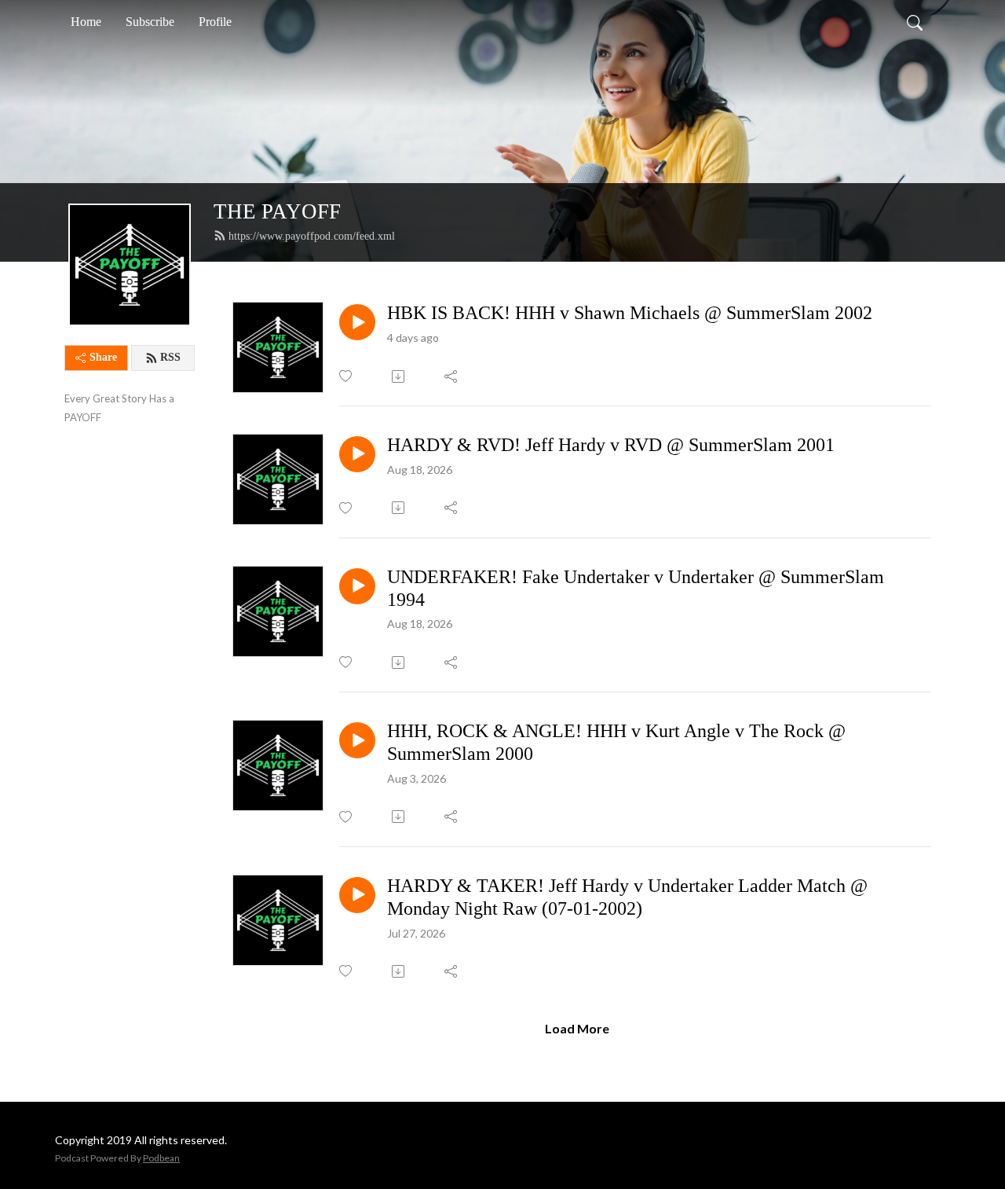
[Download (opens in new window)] (399, 376)
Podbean (161, 1158)
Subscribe (150, 21)
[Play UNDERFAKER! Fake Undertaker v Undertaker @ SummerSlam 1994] (357, 586)
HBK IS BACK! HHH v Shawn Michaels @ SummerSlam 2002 (629, 313)
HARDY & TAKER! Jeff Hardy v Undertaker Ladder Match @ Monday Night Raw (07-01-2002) (627, 897)
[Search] (915, 22)
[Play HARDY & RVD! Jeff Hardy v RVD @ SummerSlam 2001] (357, 454)
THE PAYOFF (277, 211)
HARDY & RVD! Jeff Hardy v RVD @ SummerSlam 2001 (611, 445)
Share (103, 357)
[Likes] (347, 376)
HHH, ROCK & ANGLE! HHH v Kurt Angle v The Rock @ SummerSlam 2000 (616, 742)
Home (86, 21)
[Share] (452, 376)
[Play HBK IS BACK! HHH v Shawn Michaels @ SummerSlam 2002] (357, 322)
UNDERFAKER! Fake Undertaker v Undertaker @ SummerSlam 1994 (635, 588)
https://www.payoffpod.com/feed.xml (311, 236)
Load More (577, 1028)
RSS (170, 357)
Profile (215, 21)
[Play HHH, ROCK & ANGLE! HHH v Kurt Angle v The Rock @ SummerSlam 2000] (357, 740)
